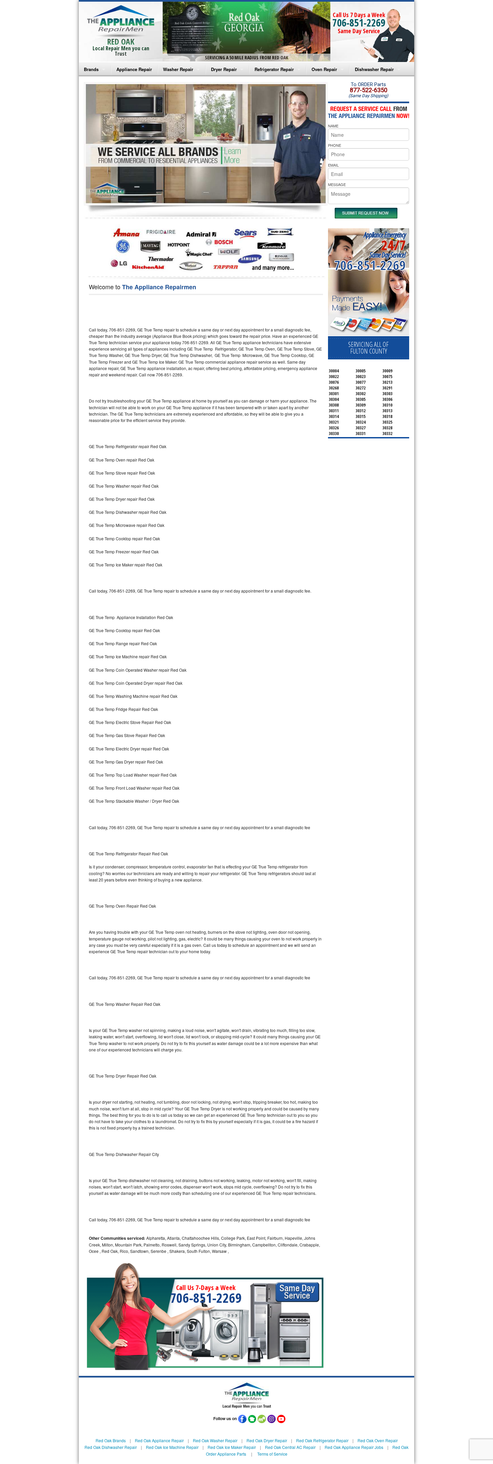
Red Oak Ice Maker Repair (232, 1447)
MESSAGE (337, 184)
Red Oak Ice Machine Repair (172, 1447)
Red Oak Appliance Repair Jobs (354, 1447)
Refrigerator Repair (274, 69)
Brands (91, 69)
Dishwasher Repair (374, 69)
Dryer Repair (224, 69)
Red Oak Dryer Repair (266, 1440)
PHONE (334, 145)
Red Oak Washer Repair (215, 1440)
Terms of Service (272, 1454)
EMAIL (333, 165)
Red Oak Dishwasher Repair (111, 1447)
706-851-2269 (358, 22)
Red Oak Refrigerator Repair (322, 1440)
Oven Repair (324, 69)
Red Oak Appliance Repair (159, 1440)
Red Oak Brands (111, 1440)
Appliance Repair (134, 69)
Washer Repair (178, 69)
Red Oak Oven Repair (378, 1440)
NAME (333, 125)
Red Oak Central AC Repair (290, 1447)
